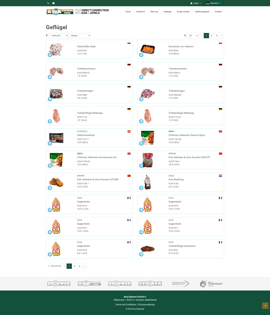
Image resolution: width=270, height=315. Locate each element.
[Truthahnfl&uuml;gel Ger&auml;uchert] (152, 249)
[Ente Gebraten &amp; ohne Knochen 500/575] (152, 160)
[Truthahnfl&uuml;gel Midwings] (60, 116)
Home (128, 11)
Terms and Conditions (125, 304)
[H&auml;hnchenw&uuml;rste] (60, 138)
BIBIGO (171, 131)
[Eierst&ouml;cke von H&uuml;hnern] (152, 49)
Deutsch (214, 3)
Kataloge (167, 11)
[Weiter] (221, 35)
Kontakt (218, 11)
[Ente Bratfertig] (152, 182)
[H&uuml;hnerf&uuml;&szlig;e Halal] (60, 49)
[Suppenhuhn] (60, 204)
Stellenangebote (202, 11)
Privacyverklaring (146, 304)
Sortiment (140, 11)
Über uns (154, 11)
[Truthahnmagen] (60, 93)
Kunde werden (183, 11)
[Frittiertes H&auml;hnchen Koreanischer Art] (60, 160)
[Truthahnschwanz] (60, 71)
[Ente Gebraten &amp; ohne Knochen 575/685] (60, 182)
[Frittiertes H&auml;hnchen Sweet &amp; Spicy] (152, 138)
